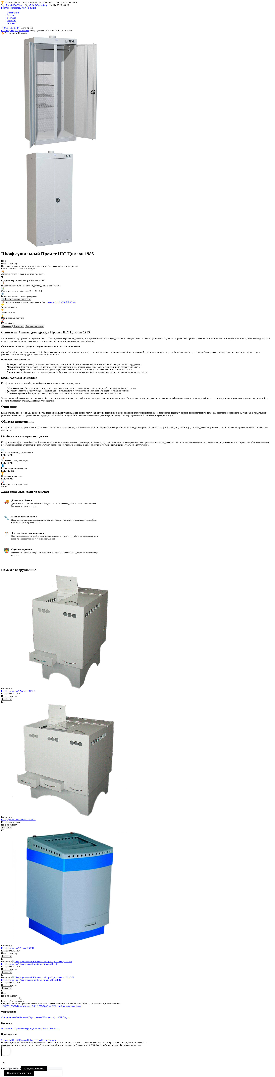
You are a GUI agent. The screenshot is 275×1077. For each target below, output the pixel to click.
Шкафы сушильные (19, 30)
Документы (18, 326)
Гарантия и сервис (23, 1028)
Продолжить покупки (19, 1072)
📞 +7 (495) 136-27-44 (11, 5)
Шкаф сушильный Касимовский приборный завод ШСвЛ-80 (31, 980)
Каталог (11, 15)
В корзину (6, 699)
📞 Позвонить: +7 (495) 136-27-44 (58, 302)
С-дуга (66, 1017)
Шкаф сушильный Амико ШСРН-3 (18, 819)
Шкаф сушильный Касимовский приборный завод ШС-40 (29, 964)
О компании (13, 12)
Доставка (11, 18)
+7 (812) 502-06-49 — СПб (43, 1006)
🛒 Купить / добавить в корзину (16, 299)
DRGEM (15, 1040)
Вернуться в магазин (34, 1068)
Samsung (52, 1040)
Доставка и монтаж (34, 326)
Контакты (11, 23)
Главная (5, 30)
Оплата (45, 1028)
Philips (30, 1040)
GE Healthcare (40, 1040)
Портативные (35, 1017)
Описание (6, 326)
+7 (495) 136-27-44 (10, 28)
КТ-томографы (49, 1017)
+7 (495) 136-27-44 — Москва (15, 1006)
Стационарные (8, 1017)
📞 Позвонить (25, 998)
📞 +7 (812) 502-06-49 (36, 5)
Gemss (23, 1040)
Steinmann (6, 1040)
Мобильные (22, 1017)
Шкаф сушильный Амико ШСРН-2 (18, 691)
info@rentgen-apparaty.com (69, 1006)
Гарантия (11, 20)
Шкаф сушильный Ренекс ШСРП (17, 948)
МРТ (60, 1017)
